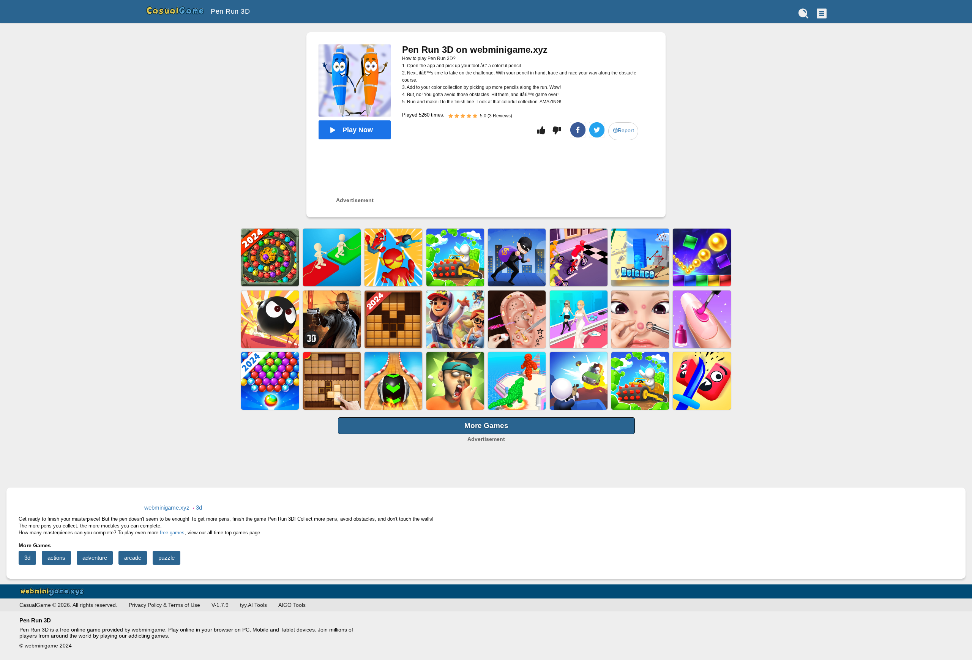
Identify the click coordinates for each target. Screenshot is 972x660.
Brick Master (702, 257)
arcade (132, 557)
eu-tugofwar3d (332, 257)
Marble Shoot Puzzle (270, 257)
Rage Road (579, 381)
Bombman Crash (270, 319)
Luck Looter (517, 257)
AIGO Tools (292, 605)
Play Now (357, 130)
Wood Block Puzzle (393, 319)
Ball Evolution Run (517, 381)
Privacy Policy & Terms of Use (164, 605)
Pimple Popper (640, 319)
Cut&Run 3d (702, 381)
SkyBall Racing (393, 381)
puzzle (166, 557)
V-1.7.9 (220, 605)
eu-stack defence (640, 257)
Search (803, 13)
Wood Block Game (332, 381)
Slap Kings (455, 381)
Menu (820, 13)
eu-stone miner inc (455, 257)
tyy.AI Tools (253, 605)
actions (56, 557)
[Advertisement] (486, 453)
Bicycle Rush (579, 257)
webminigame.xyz (53, 591)
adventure (94, 557)
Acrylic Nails (702, 319)
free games (172, 532)
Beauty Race (579, 319)
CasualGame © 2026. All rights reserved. (68, 605)
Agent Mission (332, 319)
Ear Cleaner (517, 319)
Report (626, 130)
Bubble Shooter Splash (270, 381)
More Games (486, 425)
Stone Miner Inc (640, 381)
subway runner (455, 319)
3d (27, 557)
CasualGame (174, 11)
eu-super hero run (393, 257)
